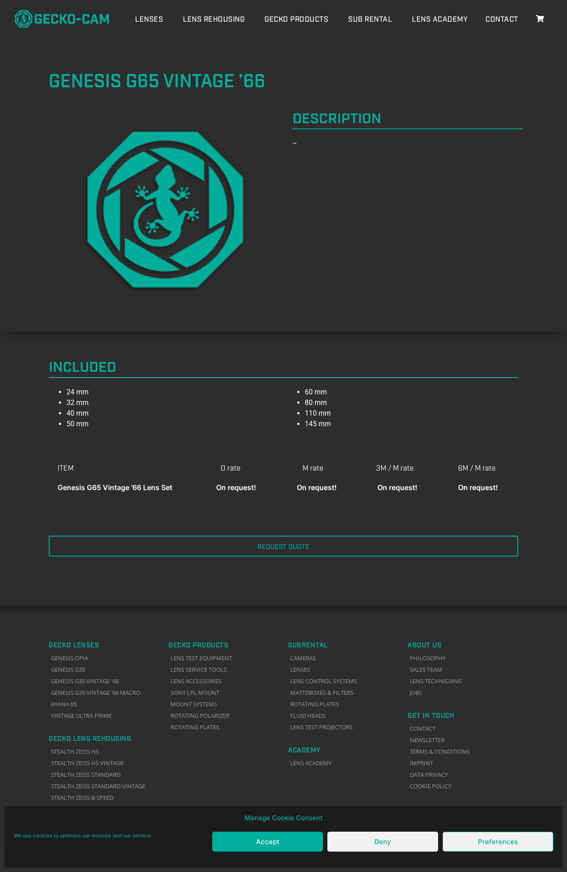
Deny (382, 841)
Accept (268, 841)
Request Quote (283, 546)
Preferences (498, 841)
